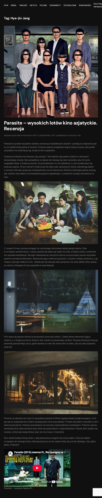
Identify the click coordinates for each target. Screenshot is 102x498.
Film (79, 135)
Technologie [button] (69, 5)
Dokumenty (55, 5)
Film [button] (6, 5)
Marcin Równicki (24, 135)
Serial (14, 5)
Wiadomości (85, 5)
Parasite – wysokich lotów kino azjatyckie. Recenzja (50, 126)
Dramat (73, 135)
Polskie (43, 5)
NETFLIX (33, 5)
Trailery (23, 5)
